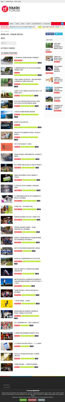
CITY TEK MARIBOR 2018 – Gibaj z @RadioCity (26, 323)
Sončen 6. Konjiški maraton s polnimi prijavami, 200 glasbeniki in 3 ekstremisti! (27, 239)
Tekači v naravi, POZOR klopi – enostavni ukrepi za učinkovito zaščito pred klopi (27, 80)
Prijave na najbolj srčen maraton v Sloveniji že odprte (28, 155)
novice (16, 62)
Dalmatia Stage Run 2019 (21, 122)
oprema (27, 273)
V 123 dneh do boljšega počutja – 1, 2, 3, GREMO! (27, 343)
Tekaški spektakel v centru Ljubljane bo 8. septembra (26, 291)
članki (35, 27)
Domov (2, 1)
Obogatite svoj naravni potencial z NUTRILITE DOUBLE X (27, 133)
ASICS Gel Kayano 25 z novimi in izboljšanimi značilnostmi (26, 270)
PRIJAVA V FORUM (17, 1)
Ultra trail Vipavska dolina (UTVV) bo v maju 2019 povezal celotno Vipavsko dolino (27, 102)
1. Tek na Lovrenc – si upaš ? (22, 301)
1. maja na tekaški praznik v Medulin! (24, 112)
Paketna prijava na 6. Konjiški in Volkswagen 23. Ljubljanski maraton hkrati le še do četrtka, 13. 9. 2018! (28, 281)
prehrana (26, 137)
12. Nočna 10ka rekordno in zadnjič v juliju (26, 333)
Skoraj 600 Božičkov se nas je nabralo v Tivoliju (26, 176)
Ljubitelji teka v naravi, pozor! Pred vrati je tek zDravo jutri (28, 92)
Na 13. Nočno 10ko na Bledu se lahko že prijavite (28, 165)
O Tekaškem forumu (9, 1)
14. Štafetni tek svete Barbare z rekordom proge (26, 186)
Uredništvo (6, 385)
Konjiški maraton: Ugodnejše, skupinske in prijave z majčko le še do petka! (26, 312)
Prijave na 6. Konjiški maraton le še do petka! (27, 258)
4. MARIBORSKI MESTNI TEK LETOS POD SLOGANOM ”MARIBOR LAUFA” (16, 27)
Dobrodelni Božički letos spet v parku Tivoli (27, 217)
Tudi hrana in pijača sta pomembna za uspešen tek (58, 107)
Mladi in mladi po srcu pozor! (57, 98)
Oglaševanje (6, 387)
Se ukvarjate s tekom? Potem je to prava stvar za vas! (58, 79)
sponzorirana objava (27, 62)
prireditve (20, 62)
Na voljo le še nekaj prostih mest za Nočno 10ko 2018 (26, 355)
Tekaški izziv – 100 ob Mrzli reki (23, 206)
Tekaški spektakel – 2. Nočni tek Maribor (25, 364)
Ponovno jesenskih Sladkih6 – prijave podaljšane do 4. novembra (25, 228)
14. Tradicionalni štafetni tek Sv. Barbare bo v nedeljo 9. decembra (27, 197)
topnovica (35, 62)
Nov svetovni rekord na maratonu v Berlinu (27, 248)
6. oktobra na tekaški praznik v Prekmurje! (26, 58)
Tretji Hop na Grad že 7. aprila (22, 144)
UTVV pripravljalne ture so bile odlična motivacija (58, 89)
